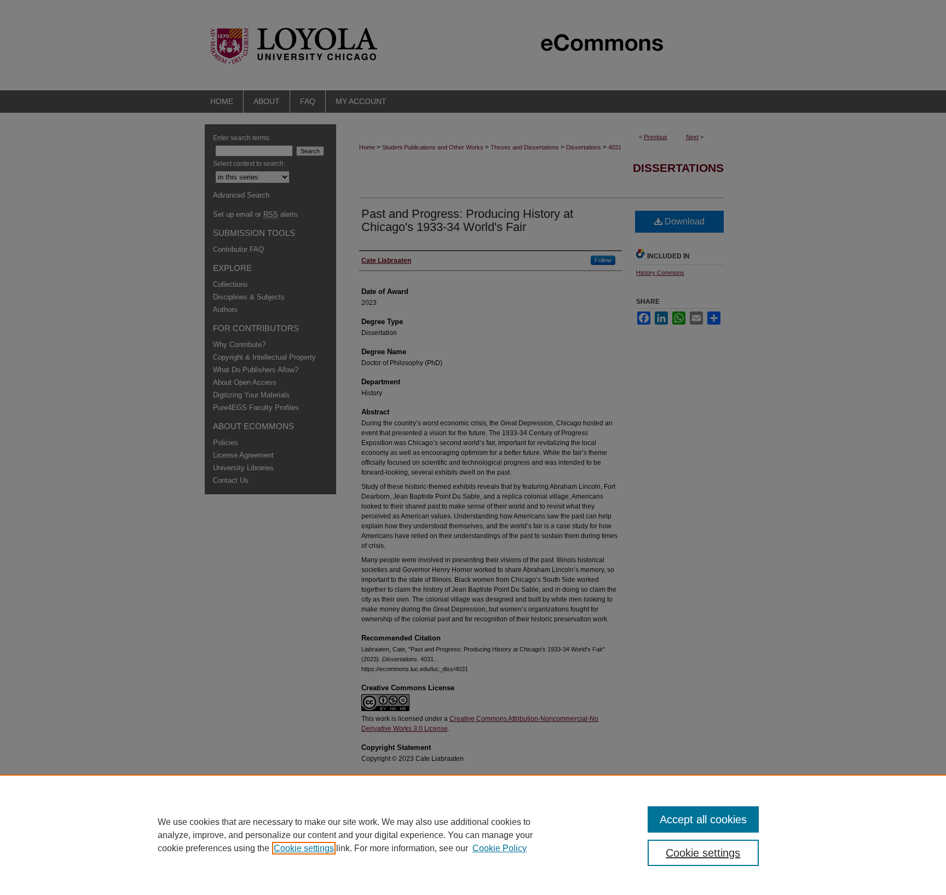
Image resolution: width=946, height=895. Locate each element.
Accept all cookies (703, 819)
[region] (473, 835)
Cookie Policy (499, 848)
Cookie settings (304, 848)
